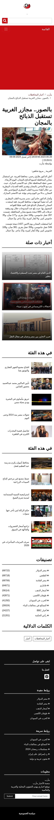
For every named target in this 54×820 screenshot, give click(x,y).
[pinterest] (46, 676)
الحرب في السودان (38, 600)
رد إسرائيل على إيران (37, 754)
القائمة (46, 29)
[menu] (6, 29)
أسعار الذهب (41, 590)
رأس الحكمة (41, 615)
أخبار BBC (42, 610)
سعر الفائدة (41, 580)
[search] (5, 20)
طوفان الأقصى (40, 595)
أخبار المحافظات (42, 638)
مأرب (49, 95)
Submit (10, 796)
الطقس (43, 575)
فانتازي (43, 585)
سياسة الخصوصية (27, 813)
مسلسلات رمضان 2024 (36, 749)
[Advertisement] (27, 61)
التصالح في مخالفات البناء (35, 605)
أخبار (28, 638)
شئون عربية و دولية (38, 759)
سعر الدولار (41, 570)
